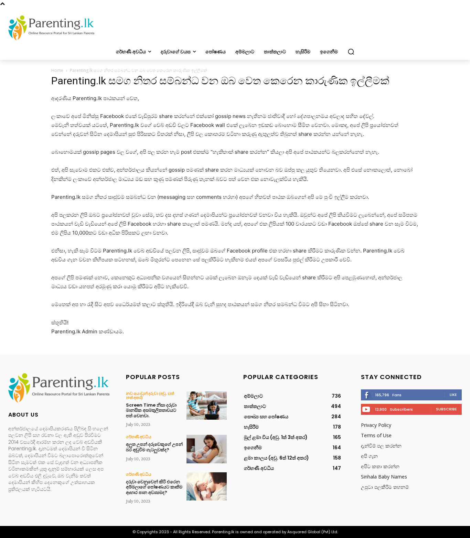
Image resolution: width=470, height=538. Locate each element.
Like (453, 394)
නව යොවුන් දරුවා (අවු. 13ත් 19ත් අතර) (150, 395)
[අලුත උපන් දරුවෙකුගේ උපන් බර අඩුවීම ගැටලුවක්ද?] (206, 449)
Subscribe (446, 409)
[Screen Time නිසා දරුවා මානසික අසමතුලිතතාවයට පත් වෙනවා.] (206, 405)
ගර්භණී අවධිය (138, 437)
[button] (351, 51)
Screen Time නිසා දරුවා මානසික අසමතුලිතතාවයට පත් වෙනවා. (151, 410)
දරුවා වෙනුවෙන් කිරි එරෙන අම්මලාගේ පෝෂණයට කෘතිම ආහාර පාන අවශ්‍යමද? (154, 487)
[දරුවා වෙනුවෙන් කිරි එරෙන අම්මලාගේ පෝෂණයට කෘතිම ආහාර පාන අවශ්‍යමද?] (206, 486)
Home (57, 70)
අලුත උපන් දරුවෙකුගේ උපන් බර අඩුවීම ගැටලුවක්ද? (154, 447)
